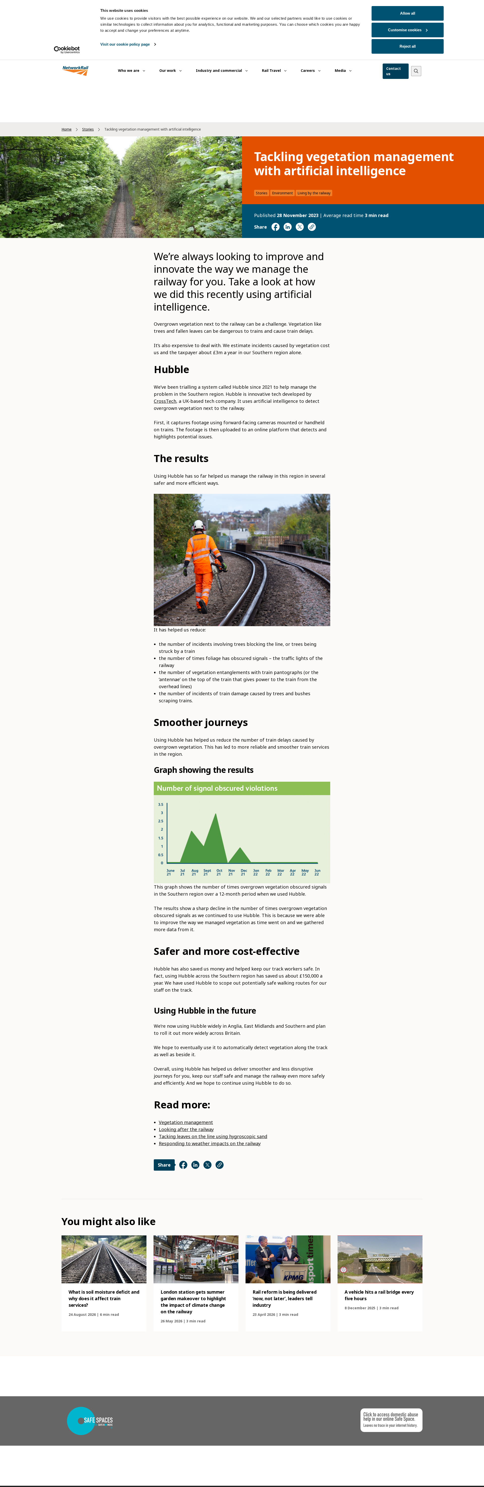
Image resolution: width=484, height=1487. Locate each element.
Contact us (393, 71)
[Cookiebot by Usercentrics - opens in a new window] (67, 50)
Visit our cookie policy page (125, 44)
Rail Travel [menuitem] (272, 70)
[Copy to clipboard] (312, 227)
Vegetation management (186, 1122)
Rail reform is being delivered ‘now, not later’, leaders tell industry (284, 1298)
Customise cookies (404, 30)
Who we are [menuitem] (129, 70)
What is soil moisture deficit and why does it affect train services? (104, 1298)
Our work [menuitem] (168, 70)
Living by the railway (313, 193)
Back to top (456, 1475)
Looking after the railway (186, 1129)
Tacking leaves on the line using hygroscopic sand (213, 1136)
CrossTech (165, 401)
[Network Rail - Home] (76, 71)
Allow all (407, 13)
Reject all (408, 46)
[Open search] (416, 71)
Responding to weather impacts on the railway (210, 1143)
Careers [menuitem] (308, 70)
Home (67, 129)
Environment (282, 193)
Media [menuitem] (341, 70)
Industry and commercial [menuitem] (219, 70)
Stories (88, 129)
